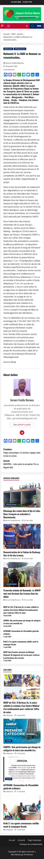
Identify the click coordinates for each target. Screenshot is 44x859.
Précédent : (21, 452)
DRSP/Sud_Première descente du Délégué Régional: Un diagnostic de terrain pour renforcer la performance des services (21, 655)
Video (39, 25)
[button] (2, 26)
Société (8, 696)
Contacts (21, 840)
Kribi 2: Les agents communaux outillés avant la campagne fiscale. (21, 825)
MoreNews (15, 854)
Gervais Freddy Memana (14, 63)
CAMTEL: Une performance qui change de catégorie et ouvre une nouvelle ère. (22, 622)
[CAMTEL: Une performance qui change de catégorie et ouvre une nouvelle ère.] (22, 731)
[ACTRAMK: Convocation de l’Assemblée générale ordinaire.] (22, 769)
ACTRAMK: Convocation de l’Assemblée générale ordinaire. (20, 786)
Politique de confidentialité (31, 844)
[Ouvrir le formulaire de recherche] (27, 26)
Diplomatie (8, 49)
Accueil (12, 840)
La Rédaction (9, 715)
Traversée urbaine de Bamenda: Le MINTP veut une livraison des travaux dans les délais (22, 593)
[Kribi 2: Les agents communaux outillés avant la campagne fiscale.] (22, 807)
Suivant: (21, 464)
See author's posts (22, 424)
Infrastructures (20, 49)
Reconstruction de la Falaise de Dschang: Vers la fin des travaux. (22, 553)
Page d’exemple (34, 840)
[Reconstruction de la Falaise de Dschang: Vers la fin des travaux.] (22, 536)
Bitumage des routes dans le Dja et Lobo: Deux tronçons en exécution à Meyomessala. (22, 514)
